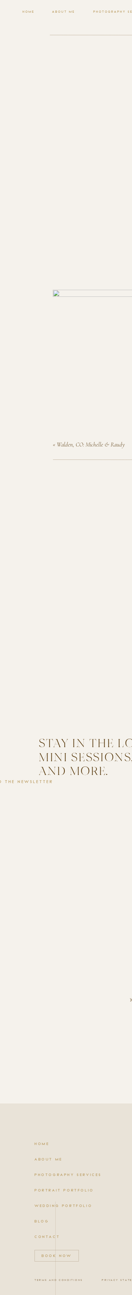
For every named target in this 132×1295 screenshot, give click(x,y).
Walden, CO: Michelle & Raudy (91, 444)
